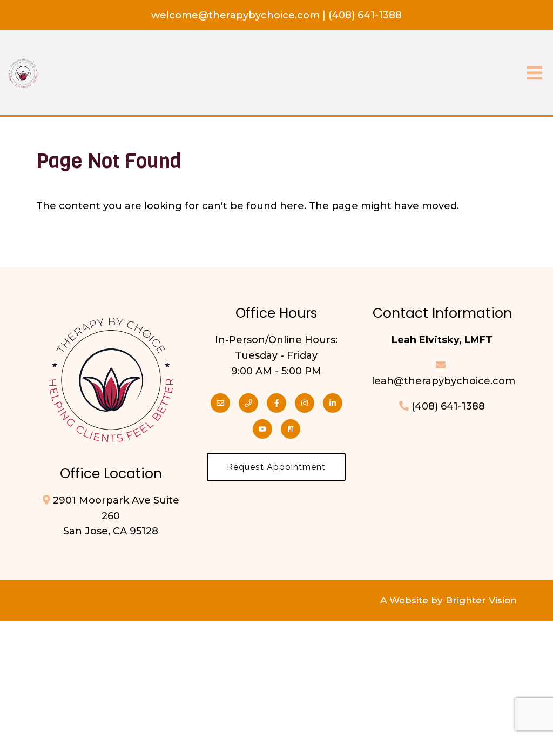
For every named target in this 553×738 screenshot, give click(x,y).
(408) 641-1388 (365, 15)
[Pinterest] (290, 429)
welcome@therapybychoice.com (236, 15)
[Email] (220, 403)
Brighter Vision (481, 600)
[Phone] (248, 403)
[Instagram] (304, 403)
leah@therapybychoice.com (442, 381)
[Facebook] (276, 403)
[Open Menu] (534, 73)
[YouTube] (262, 429)
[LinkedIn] (332, 403)
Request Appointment (276, 467)
